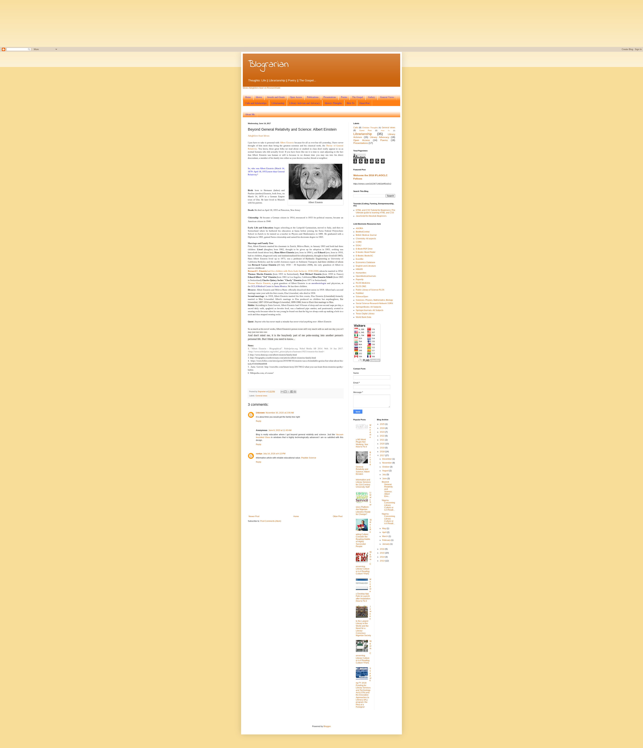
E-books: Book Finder (365, 252)
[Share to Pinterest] (295, 391)
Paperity (359, 279)
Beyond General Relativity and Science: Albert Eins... (387, 489)
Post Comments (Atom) (270, 521)
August (385, 471)
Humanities (361, 273)
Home (248, 97)
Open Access (296, 97)
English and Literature (366, 266)
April (384, 532)
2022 (382, 436)
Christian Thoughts (370, 128)
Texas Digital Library (365, 313)
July (384, 474)
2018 (382, 451)
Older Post (337, 516)
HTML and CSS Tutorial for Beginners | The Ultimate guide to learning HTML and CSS (375, 211)
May (384, 528)
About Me (250, 114)
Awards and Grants (276, 97)
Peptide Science (308, 458)
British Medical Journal (366, 235)
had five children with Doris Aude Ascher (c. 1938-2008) (283, 271)
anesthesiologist (318, 283)
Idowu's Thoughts (333, 103)
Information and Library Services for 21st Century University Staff (363, 483)
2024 (382, 428)
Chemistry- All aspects (366, 238)
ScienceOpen (362, 296)
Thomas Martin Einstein (259, 283)
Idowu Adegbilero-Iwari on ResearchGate (261, 88)
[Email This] (282, 391)
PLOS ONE (361, 286)
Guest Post (365, 103)
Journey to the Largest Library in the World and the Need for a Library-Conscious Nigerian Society (363, 621)
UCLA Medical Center (261, 286)
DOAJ (358, 245)
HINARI (359, 269)
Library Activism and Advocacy (304, 103)
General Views (387, 97)
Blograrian (268, 64)
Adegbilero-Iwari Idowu (258, 135)
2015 (382, 553)
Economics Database (365, 262)
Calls (355, 127)
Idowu (259, 97)
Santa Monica (280, 286)
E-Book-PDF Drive (364, 249)
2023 (382, 432)
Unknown (260, 413)
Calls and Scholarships (256, 103)
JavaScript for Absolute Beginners (371, 216)
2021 (382, 440)
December (387, 459)
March (385, 536)
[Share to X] (288, 391)
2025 (382, 424)
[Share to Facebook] (291, 391)
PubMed (360, 293)
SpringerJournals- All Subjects (369, 310)
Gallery (371, 97)
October (386, 467)
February (386, 540)
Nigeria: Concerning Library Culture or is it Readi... (388, 505)
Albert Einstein (287, 142)
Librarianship (278, 103)
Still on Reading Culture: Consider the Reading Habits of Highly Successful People (363, 533)
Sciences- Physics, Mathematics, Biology (374, 300)
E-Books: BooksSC (364, 256)
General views (261, 396)
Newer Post (254, 516)
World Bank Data (363, 317)
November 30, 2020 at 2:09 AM (280, 413)
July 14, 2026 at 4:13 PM (274, 453)
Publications (312, 97)
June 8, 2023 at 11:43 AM (279, 430)
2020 (382, 444)
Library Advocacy (379, 137)
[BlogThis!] (285, 391)
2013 (382, 561)
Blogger (327, 726)
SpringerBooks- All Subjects (368, 307)
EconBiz (359, 259)
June (384, 478)
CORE (359, 242)
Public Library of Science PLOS (370, 290)
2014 (382, 557)
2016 (382, 549)
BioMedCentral (363, 232)
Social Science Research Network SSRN (374, 303)
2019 (382, 448)
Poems (344, 97)
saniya (259, 453)
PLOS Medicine (363, 283)
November (387, 463)
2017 (382, 455)
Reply (258, 421)
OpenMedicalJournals (366, 276)
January (386, 544)
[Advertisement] (107, 23)
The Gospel (357, 97)
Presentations (330, 97)
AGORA (359, 228)
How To (350, 103)
